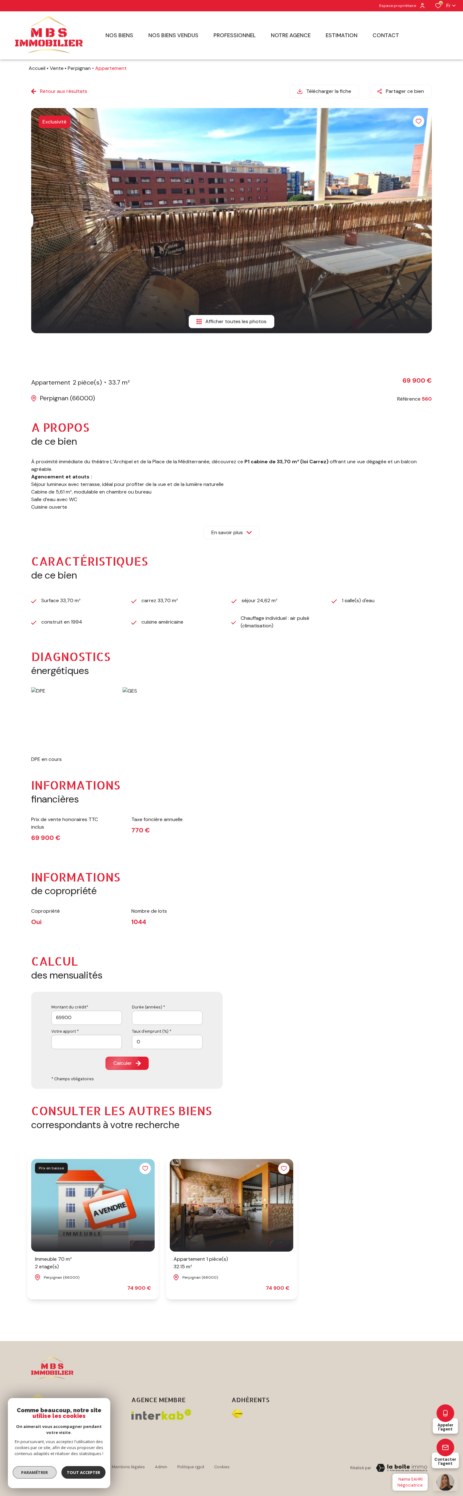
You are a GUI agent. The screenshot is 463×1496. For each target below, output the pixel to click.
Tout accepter (83, 1472)
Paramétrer (34, 1472)
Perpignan (79, 68)
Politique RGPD (190, 1467)
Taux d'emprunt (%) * (151, 1031)
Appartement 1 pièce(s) (201, 1263)
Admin (161, 1467)
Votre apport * (65, 1031)
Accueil (37, 68)
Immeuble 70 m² (53, 1263)
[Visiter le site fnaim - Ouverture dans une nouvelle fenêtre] (237, 1413)
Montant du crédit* (69, 1007)
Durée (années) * (148, 1007)
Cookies (222, 1467)
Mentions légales (128, 1467)
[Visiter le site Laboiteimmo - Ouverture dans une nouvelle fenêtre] (401, 1468)
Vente (57, 68)
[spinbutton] (167, 1042)
